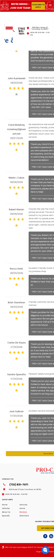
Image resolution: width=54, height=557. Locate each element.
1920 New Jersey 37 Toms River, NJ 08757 (40, 28)
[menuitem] (11, 505)
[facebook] (45, 536)
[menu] (50, 5)
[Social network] (51, 536)
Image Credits (41, 552)
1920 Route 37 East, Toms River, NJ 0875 (24, 489)
